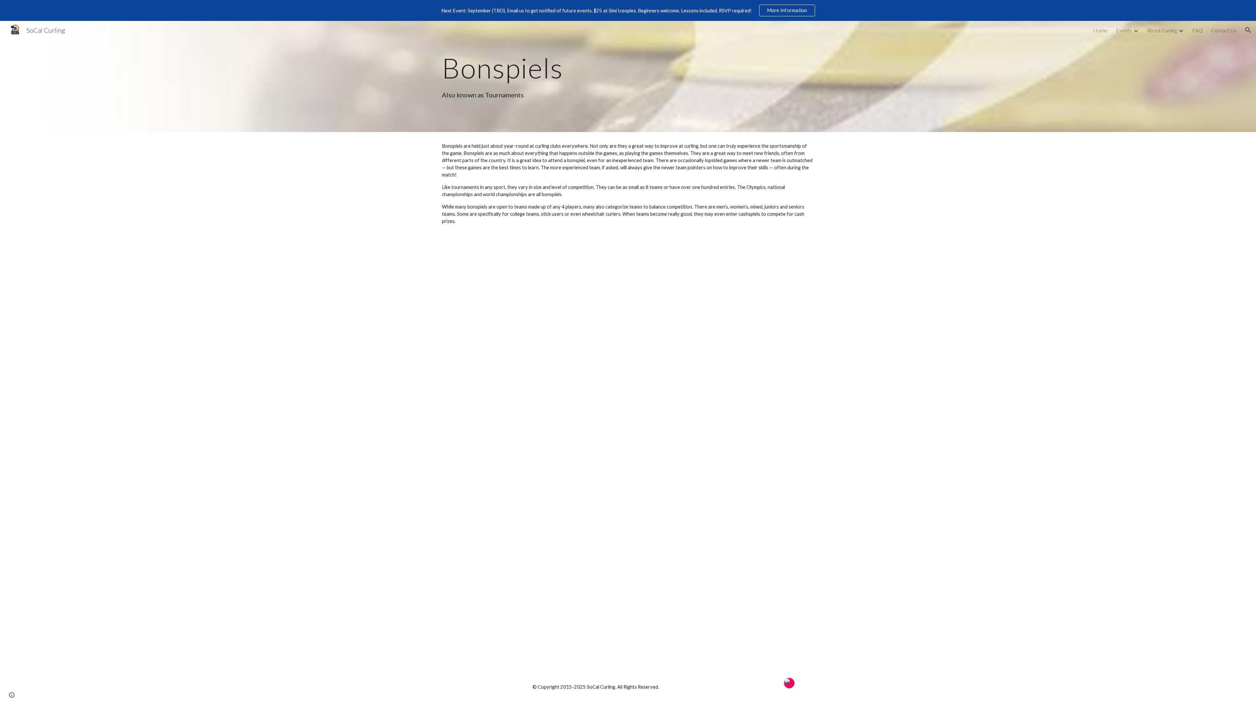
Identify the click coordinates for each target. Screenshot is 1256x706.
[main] (563, 67)
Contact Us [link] (1223, 30)
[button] (1248, 30)
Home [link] (1100, 30)
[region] (628, 10)
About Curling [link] (1162, 30)
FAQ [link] (1197, 30)
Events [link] (1124, 30)
